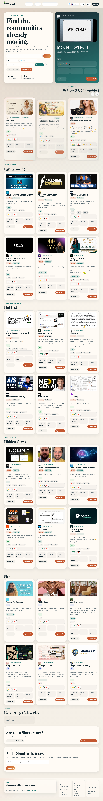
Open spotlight (91, 79)
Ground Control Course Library (19, 195)
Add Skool (10, 768)
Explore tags (64, 789)
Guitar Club (11, 529)
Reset (47, 64)
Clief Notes (74, 333)
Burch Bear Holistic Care (48, 468)
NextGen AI (43, 397)
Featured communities (64, 793)
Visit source (61, 79)
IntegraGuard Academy (80, 666)
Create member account (88, 741)
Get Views (42, 529)
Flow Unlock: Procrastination (82, 468)
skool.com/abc (32, 790)
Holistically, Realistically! (48, 120)
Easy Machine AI (13, 666)
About (82, 4)
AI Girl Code (43, 602)
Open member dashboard (15, 741)
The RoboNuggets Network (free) (17, 334)
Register (95, 4)
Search (47, 56)
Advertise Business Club (81, 121)
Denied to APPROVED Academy (79, 259)
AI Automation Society (15, 397)
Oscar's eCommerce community (79, 530)
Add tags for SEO (91, 792)
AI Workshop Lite (45, 333)
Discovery (28, 4)
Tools (37, 4)
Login (88, 4)
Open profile (27, 150)
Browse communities (64, 785)
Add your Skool (77, 790)
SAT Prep (74, 397)
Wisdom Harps (76, 602)
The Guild (11, 121)
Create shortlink (76, 794)
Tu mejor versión (45, 666)
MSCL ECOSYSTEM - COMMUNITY (15, 259)
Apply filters (39, 64)
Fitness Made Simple (79, 195)
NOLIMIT (9, 468)
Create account (26, 69)
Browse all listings (13, 69)
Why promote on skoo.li (78, 784)
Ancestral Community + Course (48, 196)
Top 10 (76, 787)
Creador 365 (43, 258)
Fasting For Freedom (15, 602)
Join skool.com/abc (92, 786)
